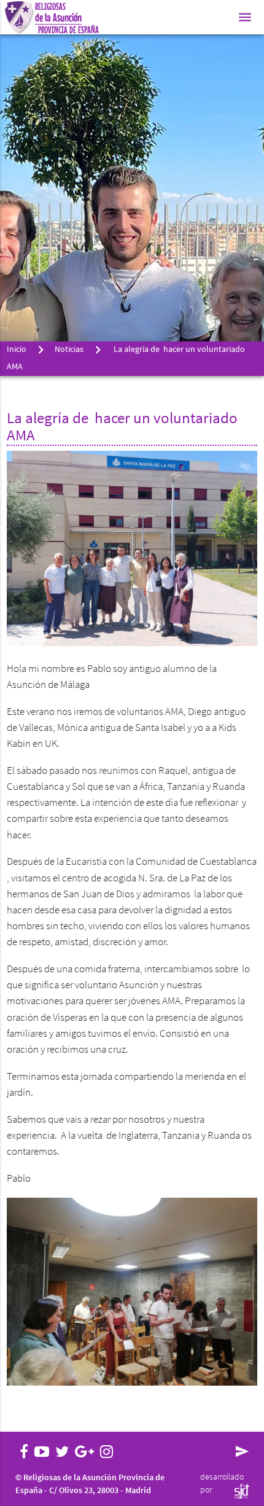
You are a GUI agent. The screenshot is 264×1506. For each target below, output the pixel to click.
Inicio (16, 349)
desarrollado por (222, 1484)
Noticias (69, 349)
